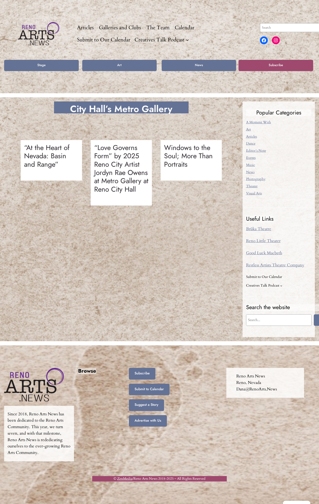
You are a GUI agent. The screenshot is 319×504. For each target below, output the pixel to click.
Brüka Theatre (258, 229)
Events (251, 157)
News (199, 65)
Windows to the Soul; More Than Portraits (188, 156)
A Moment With (258, 122)
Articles (251, 136)
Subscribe (276, 65)
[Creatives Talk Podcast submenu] (187, 39)
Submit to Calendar (149, 389)
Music (250, 165)
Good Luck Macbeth (264, 253)
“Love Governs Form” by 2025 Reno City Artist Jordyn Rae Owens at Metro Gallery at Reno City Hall (121, 168)
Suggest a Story (146, 404)
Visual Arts (254, 193)
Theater (252, 186)
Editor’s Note (256, 150)
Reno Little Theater (263, 241)
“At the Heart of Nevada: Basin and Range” (46, 156)
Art (119, 65)
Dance (250, 143)
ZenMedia (124, 478)
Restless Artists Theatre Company (275, 265)
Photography (255, 179)
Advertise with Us (148, 420)
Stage (41, 65)
